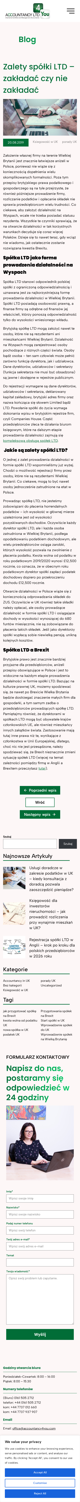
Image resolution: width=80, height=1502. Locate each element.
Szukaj (7, 836)
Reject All (40, 1493)
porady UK (69, 142)
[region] (40, 1468)
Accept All (40, 1472)
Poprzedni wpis (43, 790)
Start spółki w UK (53, 1020)
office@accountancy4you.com (34, 1428)
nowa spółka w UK (15, 1030)
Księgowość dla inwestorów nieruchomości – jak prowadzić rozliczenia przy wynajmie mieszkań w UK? (51, 914)
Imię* (9, 1191)
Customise (40, 1483)
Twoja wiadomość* (18, 1271)
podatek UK (11, 1034)
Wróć (40, 802)
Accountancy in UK (16, 981)
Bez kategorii (12, 985)
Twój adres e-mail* (18, 1239)
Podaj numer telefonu (19, 1223)
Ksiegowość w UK (45, 142)
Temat (10, 1255)
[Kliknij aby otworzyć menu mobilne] (71, 11)
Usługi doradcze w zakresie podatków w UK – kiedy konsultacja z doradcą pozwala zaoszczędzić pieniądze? (51, 878)
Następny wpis (37, 814)
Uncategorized (51, 985)
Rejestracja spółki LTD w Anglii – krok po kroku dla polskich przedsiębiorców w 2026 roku (52, 947)
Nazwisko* (13, 1207)
